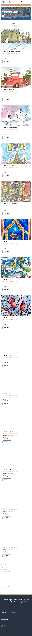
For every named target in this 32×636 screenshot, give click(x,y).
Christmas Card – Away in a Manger (8, 241)
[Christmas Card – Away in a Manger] (16, 219)
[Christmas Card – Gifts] (16, 371)
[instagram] (6, 619)
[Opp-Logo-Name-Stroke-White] (6, 608)
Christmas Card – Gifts (6, 393)
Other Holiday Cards (5, 575)
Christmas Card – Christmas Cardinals (9, 317)
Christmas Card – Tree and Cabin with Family (10, 203)
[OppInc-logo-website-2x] (6, 1)
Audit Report (3, 626)
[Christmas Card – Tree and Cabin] (16, 143)
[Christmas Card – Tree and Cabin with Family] (16, 181)
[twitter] (4, 619)
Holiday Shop (11, 53)
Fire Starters (4, 573)
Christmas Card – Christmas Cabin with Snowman (11, 51)
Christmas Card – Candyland (7, 279)
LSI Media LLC (26, 634)
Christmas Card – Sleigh (6, 469)
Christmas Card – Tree (6, 545)
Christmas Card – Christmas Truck (8, 89)
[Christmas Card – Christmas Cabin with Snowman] (16, 29)
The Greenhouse (5, 586)
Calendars (4, 569)
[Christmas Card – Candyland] (16, 257)
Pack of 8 (7, 207)
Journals (3, 581)
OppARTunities (15, 53)
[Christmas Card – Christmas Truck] (16, 67)
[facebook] (2, 619)
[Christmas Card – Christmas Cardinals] (16, 295)
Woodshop (3, 588)
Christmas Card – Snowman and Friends (9, 127)
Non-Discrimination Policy (5, 624)
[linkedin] (7, 619)
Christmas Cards (8, 53)
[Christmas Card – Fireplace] (16, 333)
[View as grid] (15, 28)
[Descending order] (20, 23)
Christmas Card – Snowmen (7, 507)
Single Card (11, 207)
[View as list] (17, 28)
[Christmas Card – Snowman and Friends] (16, 105)
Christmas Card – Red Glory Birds (8, 431)
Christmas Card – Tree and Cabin (8, 165)
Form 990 (3, 625)
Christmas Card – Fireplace (7, 355)
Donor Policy (3, 622)
